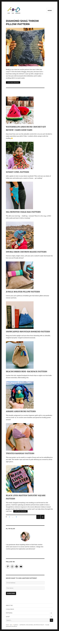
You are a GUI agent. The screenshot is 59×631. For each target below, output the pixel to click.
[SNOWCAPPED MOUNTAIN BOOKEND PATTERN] (20, 328)
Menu (50, 10)
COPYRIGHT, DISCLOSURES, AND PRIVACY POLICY (32, 624)
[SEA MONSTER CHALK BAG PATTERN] (19, 208)
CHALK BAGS (10, 609)
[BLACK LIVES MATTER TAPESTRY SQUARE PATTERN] (20, 491)
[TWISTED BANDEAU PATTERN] (20, 449)
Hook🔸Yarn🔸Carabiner (12, 624)
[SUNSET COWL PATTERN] (20, 168)
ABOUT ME (9, 605)
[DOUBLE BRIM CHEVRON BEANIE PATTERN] (20, 248)
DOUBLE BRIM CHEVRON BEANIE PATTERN (26, 252)
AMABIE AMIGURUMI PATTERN (21, 411)
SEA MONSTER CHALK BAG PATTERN (23, 212)
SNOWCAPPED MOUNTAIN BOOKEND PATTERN (28, 331)
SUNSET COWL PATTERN (17, 172)
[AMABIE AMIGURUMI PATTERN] (20, 407)
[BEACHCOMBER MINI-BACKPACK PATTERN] (20, 367)
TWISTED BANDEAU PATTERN (20, 453)
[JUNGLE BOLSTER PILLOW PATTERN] (20, 288)
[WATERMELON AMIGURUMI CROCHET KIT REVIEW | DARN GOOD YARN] (20, 123)
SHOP (8, 616)
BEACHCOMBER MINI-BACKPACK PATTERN (26, 371)
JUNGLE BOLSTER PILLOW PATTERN (23, 292)
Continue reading (13, 82)
